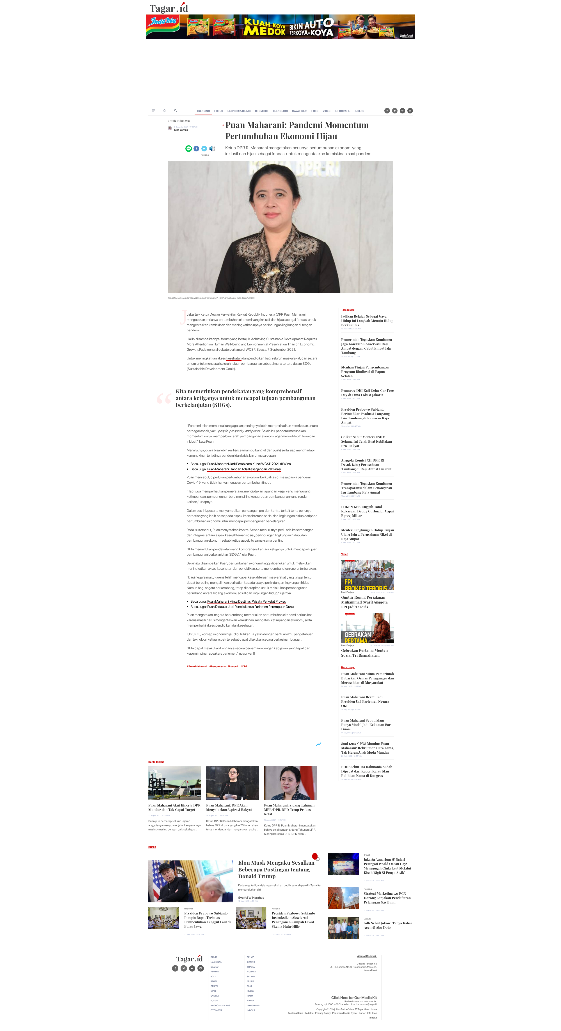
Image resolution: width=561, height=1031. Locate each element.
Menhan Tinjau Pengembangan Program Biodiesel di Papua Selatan (365, 371)
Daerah (367, 918)
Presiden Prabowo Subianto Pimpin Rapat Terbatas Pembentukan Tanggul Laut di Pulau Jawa (207, 919)
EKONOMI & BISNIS (239, 111)
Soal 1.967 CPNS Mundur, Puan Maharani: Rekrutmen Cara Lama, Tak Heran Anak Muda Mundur (367, 747)
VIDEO (326, 111)
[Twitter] (395, 110)
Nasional (205, 154)
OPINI (214, 991)
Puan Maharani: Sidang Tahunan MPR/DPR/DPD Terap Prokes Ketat (289, 809)
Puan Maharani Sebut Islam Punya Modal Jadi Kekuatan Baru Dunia (366, 724)
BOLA (213, 976)
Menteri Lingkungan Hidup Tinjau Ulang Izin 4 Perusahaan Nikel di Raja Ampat (367, 534)
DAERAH (215, 966)
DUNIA (152, 847)
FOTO (314, 111)
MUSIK (250, 981)
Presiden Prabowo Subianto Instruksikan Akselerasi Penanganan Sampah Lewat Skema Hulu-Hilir (293, 919)
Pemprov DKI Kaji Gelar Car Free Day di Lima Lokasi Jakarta (367, 392)
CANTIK (251, 962)
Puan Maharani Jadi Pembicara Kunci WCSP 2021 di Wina (249, 464)
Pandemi (194, 426)
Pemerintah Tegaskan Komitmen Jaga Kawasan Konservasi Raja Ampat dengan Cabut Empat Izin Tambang (366, 345)
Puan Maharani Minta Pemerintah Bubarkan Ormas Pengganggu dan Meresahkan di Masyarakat (367, 677)
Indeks (373, 1017)
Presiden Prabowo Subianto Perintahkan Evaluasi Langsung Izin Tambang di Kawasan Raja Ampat (365, 415)
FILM (249, 986)
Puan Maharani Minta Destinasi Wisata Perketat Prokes (246, 601)
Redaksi (309, 1013)
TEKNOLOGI (280, 111)
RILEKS (250, 991)
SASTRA (215, 995)
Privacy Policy (323, 1013)
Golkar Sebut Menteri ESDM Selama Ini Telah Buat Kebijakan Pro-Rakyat (366, 440)
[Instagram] (410, 110)
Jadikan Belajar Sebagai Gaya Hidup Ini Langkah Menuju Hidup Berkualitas (367, 320)
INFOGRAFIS (342, 111)
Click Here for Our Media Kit (354, 997)
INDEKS (359, 111)
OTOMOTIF (261, 111)
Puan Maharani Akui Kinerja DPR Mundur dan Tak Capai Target (174, 807)
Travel (367, 854)
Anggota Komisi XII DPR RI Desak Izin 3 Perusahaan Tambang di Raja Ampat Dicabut (366, 464)
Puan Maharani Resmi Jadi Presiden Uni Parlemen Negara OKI (365, 701)
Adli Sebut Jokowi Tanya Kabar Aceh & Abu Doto (388, 924)
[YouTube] (402, 110)
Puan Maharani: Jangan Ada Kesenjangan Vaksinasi (244, 469)
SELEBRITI (252, 976)
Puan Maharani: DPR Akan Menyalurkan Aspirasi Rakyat (229, 807)
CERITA (214, 986)
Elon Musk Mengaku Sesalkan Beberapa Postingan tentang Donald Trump (276, 869)
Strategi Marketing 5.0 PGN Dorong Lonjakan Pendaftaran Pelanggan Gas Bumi (387, 897)
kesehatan (233, 358)
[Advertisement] (280, 73)
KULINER (251, 971)
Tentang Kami (295, 1013)
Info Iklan (372, 1013)
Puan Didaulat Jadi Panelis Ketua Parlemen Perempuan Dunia (250, 607)
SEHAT (250, 957)
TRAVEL (251, 966)
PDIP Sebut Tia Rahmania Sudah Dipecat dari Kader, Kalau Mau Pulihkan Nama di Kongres (366, 770)
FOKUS (218, 111)
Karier (362, 1013)
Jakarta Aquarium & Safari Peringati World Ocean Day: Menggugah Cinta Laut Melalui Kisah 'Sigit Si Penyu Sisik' (387, 865)
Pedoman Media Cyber (344, 1013)
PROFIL (214, 981)
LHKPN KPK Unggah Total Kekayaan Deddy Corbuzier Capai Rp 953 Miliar (367, 510)
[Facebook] (387, 110)
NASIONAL (216, 962)
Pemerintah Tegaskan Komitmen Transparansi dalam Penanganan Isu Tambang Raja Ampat (366, 487)
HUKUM (215, 971)
